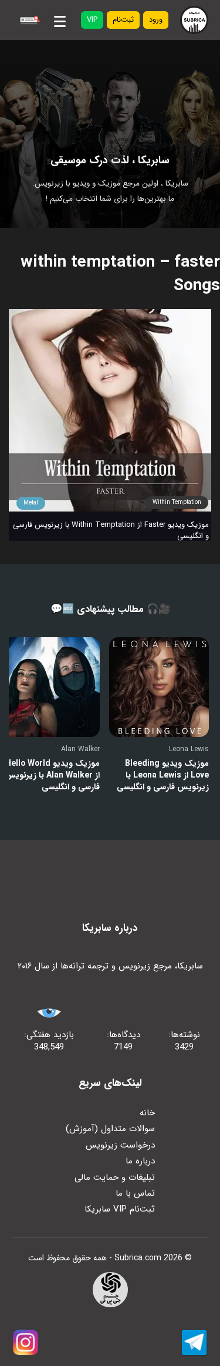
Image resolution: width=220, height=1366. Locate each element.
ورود (156, 20)
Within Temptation (177, 502)
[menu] (59, 19)
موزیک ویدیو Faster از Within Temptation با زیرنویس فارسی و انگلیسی (111, 530)
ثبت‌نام (123, 20)
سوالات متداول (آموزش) (110, 1129)
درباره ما (140, 1161)
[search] (29, 20)
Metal (30, 503)
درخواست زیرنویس (120, 1145)
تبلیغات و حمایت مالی (115, 1177)
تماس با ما (135, 1193)
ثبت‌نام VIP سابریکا (119, 1209)
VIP (92, 20)
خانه (147, 1113)
